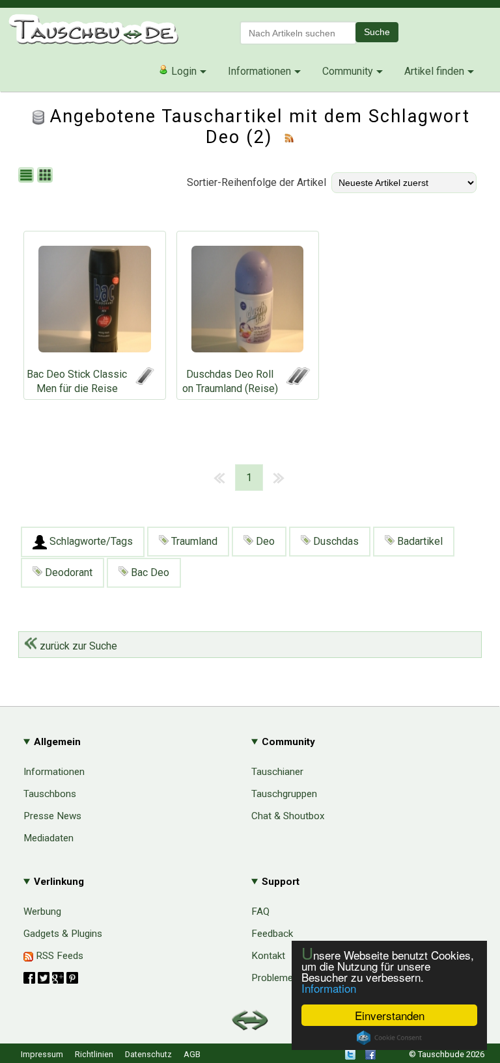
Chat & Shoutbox (288, 816)
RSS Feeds (58, 956)
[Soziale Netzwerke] (50, 978)
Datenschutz (148, 1054)
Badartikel (419, 541)
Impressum (42, 1054)
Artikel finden (434, 71)
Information (328, 988)
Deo (264, 541)
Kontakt (268, 956)
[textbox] (298, 33)
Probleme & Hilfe (288, 978)
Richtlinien (94, 1054)
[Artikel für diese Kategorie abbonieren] (289, 137)
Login (183, 71)
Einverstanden (389, 1015)
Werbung (42, 911)
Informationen (259, 71)
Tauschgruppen (284, 794)
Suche (377, 32)
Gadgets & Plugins (62, 933)
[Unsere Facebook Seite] (370, 1057)
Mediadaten (48, 838)
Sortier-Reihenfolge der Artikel (256, 182)
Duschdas (335, 541)
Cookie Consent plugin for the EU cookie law (389, 1037)
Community (347, 71)
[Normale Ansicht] (27, 176)
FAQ (260, 911)
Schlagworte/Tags (90, 541)
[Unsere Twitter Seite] (350, 1057)
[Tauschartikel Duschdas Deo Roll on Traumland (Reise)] (248, 302)
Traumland (193, 541)
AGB (192, 1054)
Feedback (272, 933)
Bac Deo (148, 572)
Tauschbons (49, 794)
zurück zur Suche (77, 646)
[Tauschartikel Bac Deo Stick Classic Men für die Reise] (95, 302)
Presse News (52, 816)
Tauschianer (277, 772)
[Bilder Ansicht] (46, 176)
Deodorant (67, 572)
